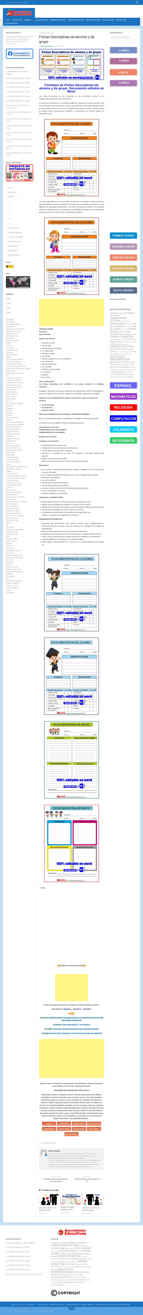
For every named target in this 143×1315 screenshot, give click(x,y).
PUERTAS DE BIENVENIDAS (14, 558)
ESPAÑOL (9, 420)
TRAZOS (8, 590)
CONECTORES (10, 371)
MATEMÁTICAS (10, 499)
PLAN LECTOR (10, 541)
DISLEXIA (9, 415)
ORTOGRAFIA (10, 527)
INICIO (8, 2)
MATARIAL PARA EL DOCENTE (15, 497)
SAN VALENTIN (121, 377)
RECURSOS (9, 560)
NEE (7, 525)
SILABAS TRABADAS (12, 583)
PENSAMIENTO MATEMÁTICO (15, 530)
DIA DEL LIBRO (10, 397)
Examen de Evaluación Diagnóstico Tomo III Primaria (25, 1274)
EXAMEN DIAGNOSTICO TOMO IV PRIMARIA (21, 1243)
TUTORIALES (10, 593)
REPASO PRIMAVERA (93, 20)
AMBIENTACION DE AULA (14, 331)
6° (10, 224)
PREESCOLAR (15, 2)
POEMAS (9, 544)
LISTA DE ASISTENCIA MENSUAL (16, 476)
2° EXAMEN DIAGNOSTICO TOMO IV (19, 96)
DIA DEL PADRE (11, 399)
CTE (7, 376)
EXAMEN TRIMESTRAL (13, 434)
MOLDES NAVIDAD (11, 23)
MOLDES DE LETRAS (12, 511)
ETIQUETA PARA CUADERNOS (15, 425)
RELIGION (9, 565)
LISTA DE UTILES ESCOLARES (15, 478)
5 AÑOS (8, 313)
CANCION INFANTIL (12, 355)
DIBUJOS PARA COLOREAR (14, 404)
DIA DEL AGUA (129, 324)
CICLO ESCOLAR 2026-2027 (15, 359)
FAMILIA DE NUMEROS (13, 446)
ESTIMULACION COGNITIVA (14, 422)
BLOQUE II (9, 345)
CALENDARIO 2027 (12, 350)
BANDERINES (10, 338)
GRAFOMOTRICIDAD (12, 457)
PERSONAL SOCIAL (12, 534)
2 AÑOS (8, 299)
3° (10, 210)
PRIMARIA (24, 2)
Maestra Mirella (47, 46)
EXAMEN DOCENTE (12, 432)
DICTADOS (9, 406)
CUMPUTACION (11, 390)
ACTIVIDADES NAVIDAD (13, 324)
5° (10, 219)
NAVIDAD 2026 (121, 20)
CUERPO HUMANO (125, 321)
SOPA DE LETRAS (11, 586)
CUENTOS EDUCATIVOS (13, 387)
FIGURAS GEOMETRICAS (14, 450)
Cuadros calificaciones (13, 385)
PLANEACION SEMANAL (117, 372)
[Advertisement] (71, 312)
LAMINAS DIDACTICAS (122, 346)
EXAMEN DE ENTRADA (13, 429)
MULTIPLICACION (116, 367)
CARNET (8, 357)
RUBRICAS (9, 574)
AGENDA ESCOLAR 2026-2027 (15, 329)
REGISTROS (10, 562)
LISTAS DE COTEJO (12, 481)
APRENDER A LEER (12, 334)
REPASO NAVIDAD (122, 374)
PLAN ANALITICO (131, 369)
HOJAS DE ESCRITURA (13, 462)
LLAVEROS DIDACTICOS (13, 485)
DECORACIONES (11, 392)
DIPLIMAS (9, 411)
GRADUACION (10, 455)
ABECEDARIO (10, 320)
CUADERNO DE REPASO (76, 20)
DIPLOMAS (9, 413)
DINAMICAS (9, 408)
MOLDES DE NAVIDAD (59, 1275)
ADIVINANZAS (10, 327)
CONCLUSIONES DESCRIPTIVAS (16, 366)
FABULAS (9, 443)
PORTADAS (9, 546)
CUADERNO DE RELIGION (14, 378)
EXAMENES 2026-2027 (58, 20)
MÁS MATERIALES (12, 495)
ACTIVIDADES (10, 322)
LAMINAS (9, 471)
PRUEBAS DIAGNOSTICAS (14, 555)
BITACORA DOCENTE (12, 341)
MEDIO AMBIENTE (11, 504)
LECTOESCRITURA (117, 349)
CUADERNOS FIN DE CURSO (15, 383)
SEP (7, 579)
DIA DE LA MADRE (11, 394)
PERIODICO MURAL (12, 532)
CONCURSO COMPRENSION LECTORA (18, 369)
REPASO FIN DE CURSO (13, 569)
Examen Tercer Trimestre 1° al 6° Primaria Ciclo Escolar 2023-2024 (76, 1033)
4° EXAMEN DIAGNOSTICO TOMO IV (19, 87)
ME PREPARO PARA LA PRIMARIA (16, 502)
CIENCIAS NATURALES (13, 362)
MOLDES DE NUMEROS (13, 513)
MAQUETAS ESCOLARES (14, 492)
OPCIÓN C (87, 1009)
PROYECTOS (10, 553)
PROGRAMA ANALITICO (13, 551)
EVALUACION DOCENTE (13, 427)
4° (10, 215)
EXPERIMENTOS (11, 441)
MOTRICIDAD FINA (12, 520)
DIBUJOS (9, 401)
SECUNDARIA (10, 576)
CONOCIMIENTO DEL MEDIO (15, 373)
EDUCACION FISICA (12, 418)
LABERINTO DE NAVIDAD (13, 469)
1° (10, 201)
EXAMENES (9, 436)
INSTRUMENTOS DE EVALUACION (16, 467)
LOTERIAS (9, 488)
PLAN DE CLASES (41, 20)
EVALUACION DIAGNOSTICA (72, 1254)
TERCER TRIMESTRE (12, 588)
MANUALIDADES (108, 20)
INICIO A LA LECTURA (131, 342)
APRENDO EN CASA (12, 336)
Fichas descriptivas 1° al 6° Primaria (76, 1025)
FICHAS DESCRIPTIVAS (46, 33)
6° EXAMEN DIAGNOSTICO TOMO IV (19, 78)
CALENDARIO (10, 348)
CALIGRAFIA (10, 352)
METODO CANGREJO (12, 506)
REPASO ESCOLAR (12, 567)
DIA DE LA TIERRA (127, 326)
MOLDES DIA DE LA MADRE (14, 516)
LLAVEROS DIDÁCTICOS (13, 483)
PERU (7, 537)
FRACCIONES (10, 453)
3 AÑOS (8, 303)
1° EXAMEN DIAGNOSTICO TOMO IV (19, 101)
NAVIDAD (9, 523)
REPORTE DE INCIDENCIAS (14, 572)
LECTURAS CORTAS (12, 474)
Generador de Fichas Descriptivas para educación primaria (76, 1029)
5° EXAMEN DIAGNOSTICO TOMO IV (19, 83)
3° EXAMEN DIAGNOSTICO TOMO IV (19, 92)
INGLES (8, 464)
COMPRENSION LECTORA (14, 364)
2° (10, 206)
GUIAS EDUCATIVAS (12, 460)
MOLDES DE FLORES (12, 509)
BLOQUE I (9, 343)
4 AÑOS (8, 308)
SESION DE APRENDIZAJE (14, 581)
